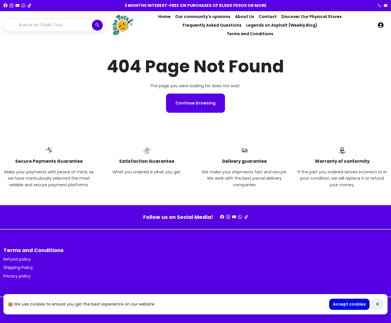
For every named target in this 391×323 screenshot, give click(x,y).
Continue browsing (195, 103)
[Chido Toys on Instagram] (11, 5)
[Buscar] (97, 25)
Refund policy (17, 259)
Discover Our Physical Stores (311, 16)
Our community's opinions (202, 16)
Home (164, 16)
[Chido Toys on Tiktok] (29, 5)
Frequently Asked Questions (212, 25)
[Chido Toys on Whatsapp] (23, 5)
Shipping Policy (18, 267)
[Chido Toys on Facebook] (5, 5)
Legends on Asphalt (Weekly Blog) (281, 25)
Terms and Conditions (250, 34)
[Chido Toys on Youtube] (17, 5)
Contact (268, 16)
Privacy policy (17, 276)
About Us (244, 16)
